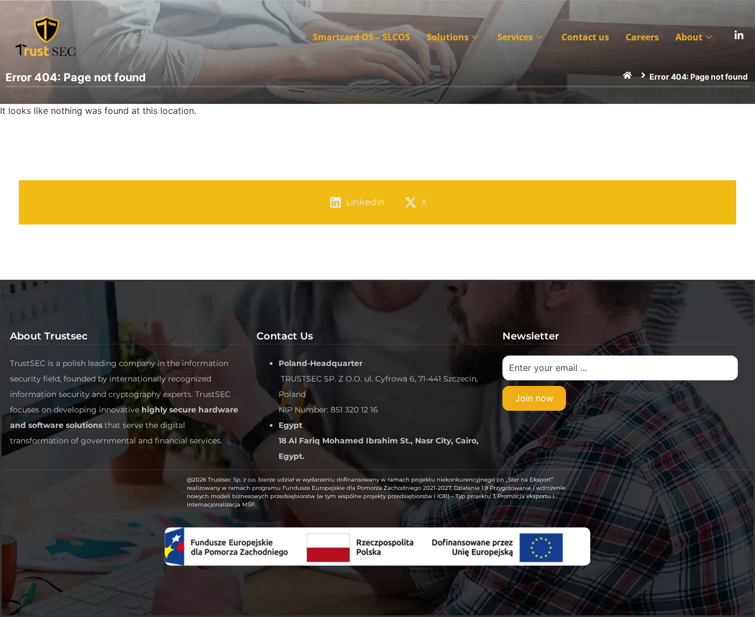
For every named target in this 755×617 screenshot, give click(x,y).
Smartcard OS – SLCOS (361, 37)
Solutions (448, 37)
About (688, 37)
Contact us (585, 37)
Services (515, 37)
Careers (642, 37)
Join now (534, 398)
